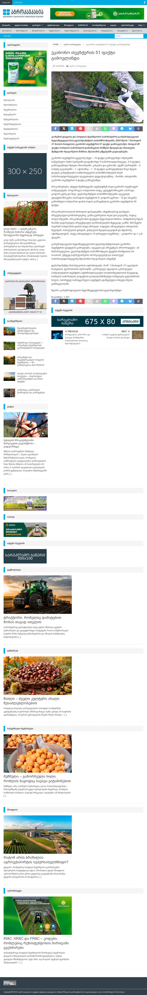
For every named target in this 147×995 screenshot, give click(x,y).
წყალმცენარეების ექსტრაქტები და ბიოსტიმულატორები (28, 330)
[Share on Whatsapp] (105, 128)
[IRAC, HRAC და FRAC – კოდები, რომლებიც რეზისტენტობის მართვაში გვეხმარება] (38, 916)
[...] (36, 259)
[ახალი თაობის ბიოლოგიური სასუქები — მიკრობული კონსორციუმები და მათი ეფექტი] (9, 376)
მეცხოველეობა (90, 31)
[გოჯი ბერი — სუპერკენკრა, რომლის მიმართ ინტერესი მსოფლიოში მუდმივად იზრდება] (26, 213)
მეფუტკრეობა (107, 31)
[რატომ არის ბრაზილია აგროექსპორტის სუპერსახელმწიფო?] (38, 834)
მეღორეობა (137, 31)
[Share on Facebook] (55, 128)
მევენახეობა (54, 31)
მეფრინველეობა (71, 31)
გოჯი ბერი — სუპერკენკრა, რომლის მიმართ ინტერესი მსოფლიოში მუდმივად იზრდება (24, 232)
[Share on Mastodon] (114, 128)
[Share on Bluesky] (130, 128)
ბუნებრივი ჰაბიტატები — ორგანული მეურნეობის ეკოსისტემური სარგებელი (31, 345)
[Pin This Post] (80, 128)
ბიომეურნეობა (99, 25)
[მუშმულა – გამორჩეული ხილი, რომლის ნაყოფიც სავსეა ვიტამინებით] (38, 753)
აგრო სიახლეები (78, 66)
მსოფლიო (69, 25)
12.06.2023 (59, 66)
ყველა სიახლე (21, 25)
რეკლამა (6, 2)
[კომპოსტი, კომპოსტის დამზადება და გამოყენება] (9, 393)
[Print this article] (97, 128)
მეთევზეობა (122, 31)
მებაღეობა (7, 31)
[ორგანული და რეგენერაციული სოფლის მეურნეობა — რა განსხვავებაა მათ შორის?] (9, 360)
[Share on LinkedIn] (72, 128)
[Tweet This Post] (64, 128)
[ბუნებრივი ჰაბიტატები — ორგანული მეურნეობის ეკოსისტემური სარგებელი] (9, 345)
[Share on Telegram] (122, 128)
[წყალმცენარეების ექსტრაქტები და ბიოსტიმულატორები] (9, 331)
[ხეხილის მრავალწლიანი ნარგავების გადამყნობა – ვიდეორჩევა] (26, 424)
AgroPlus (83, 25)
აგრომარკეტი (127, 25)
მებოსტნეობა (22, 31)
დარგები (36, 25)
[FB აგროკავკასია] (144, 2)
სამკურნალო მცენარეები (20, 728)
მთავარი (6, 25)
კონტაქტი (18, 2)
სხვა (140, 25)
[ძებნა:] (129, 36)
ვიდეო (113, 25)
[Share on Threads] (138, 128)
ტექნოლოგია (53, 25)
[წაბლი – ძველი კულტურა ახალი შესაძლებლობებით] (38, 675)
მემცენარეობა (38, 31)
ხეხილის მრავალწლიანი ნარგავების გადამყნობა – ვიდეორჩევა (19, 443)
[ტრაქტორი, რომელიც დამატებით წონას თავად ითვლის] (38, 594)
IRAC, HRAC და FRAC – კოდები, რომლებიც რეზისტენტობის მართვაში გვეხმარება (36, 943)
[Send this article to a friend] (89, 128)
